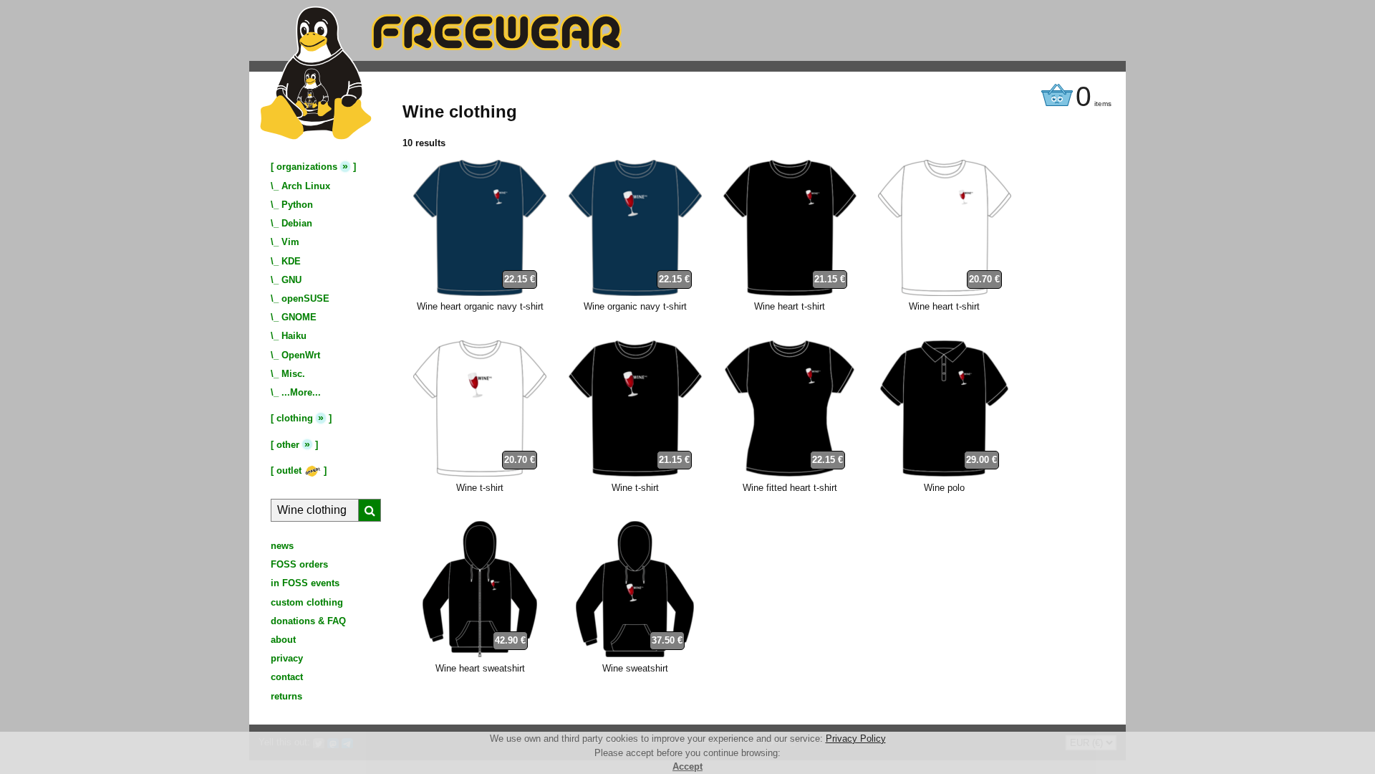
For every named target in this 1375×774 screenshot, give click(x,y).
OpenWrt (300, 355)
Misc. (293, 373)
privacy (287, 658)
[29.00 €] (944, 473)
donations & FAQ (308, 621)
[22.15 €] (479, 292)
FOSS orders (299, 564)
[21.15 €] (790, 292)
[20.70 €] (944, 292)
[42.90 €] (480, 654)
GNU (291, 279)
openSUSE (305, 298)
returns (286, 696)
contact (287, 677)
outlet (290, 470)
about (283, 639)
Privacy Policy (856, 738)
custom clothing (307, 602)
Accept (687, 766)
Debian (296, 223)
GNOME (299, 317)
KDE (291, 261)
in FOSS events (305, 583)
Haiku (294, 335)
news (282, 545)
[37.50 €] (635, 654)
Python (297, 204)
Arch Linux (305, 186)
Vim (290, 241)
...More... (301, 392)
